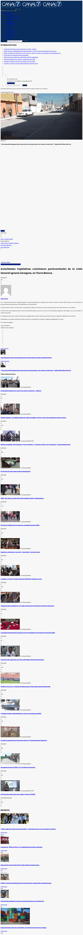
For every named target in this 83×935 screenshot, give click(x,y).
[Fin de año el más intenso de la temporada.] (10, 468)
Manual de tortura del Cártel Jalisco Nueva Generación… (20, 865)
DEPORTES (10, 25)
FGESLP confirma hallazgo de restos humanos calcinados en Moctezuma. (26, 883)
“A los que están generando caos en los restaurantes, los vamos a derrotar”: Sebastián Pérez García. (36, 370)
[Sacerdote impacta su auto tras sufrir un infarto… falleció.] (10, 387)
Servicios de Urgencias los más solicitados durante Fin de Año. (22, 660)
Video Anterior (5, 348)
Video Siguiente (5, 361)
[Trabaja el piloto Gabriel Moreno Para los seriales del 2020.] (10, 710)
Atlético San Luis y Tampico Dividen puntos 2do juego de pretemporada (25, 687)
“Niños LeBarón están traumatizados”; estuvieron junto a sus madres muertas (28, 829)
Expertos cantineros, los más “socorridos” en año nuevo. (19, 61)
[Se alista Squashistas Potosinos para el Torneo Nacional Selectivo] (10, 737)
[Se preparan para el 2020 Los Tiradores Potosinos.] (10, 764)
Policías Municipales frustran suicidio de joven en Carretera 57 (22, 901)
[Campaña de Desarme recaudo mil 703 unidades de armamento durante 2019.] (10, 629)
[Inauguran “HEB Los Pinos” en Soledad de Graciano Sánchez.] (5, 843)
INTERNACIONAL (11, 23)
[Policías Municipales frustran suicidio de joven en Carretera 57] (5, 897)
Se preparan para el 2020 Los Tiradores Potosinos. (18, 767)
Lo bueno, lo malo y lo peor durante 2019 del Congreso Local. (21, 63)
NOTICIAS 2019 (8, 13)
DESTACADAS (4, 264)
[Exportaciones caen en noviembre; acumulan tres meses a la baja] (15, 924)
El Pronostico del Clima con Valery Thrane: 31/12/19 (18, 794)
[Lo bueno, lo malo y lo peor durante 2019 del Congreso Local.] (10, 575)
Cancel (3, 231)
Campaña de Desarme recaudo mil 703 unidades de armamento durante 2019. (28, 633)
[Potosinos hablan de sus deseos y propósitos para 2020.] (10, 521)
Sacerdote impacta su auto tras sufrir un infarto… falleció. (20, 49)
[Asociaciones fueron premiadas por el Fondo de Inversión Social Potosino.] (3, 354)
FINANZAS (9, 34)
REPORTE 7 (10, 19)
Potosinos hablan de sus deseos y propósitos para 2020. (19, 59)
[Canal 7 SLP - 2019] (31, 8)
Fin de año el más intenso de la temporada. (16, 55)
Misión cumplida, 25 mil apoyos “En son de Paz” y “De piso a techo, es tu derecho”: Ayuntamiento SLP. (32, 53)
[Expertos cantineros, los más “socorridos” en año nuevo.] (10, 548)
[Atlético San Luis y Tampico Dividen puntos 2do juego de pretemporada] (10, 683)
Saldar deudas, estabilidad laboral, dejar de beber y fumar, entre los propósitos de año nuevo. (30, 51)
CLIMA (8, 27)
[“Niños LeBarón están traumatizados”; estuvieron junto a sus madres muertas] (15, 823)
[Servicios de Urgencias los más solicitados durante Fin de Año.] (10, 656)
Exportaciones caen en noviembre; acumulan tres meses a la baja (23, 928)
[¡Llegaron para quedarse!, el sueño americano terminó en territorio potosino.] (10, 602)
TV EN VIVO (7, 38)
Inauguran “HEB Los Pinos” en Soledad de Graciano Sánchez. (22, 847)
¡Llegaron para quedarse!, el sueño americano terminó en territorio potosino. (27, 606)
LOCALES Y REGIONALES (13, 17)
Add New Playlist (5, 262)
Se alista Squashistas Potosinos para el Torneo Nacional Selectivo (24, 740)
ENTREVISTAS (10, 15)
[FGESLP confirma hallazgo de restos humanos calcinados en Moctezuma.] (5, 879)
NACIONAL (10, 21)
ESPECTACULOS (11, 32)
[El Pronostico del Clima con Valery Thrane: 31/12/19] (10, 791)
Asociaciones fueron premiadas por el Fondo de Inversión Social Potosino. (26, 358)
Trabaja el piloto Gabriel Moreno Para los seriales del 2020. (21, 714)
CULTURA (9, 29)
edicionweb (4, 299)
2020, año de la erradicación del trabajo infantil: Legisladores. (21, 57)
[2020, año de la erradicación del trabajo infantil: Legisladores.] (10, 495)
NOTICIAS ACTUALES (9, 36)
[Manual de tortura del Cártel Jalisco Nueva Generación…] (5, 861)
